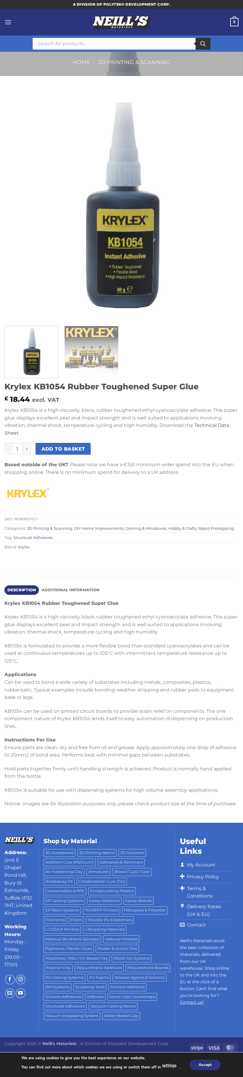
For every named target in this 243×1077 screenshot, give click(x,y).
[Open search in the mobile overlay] (121, 44)
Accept (205, 1064)
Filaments (55, 920)
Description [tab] (21, 590)
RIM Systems (57, 987)
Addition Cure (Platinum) (69, 862)
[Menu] (8, 22)
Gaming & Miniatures (146, 528)
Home (81, 62)
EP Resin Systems (62, 910)
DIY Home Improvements (99, 528)
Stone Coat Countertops (132, 997)
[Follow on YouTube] (20, 993)
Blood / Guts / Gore (132, 871)
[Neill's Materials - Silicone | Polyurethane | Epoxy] (121, 22)
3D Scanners (132, 853)
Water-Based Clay (121, 1015)
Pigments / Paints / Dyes (68, 948)
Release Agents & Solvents (139, 977)
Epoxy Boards (138, 900)
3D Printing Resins (97, 853)
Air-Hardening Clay (64, 871)
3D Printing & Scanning (134, 62)
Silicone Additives (127, 987)
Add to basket (63, 449)
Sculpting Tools (90, 987)
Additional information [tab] (71, 590)
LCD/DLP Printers (62, 929)
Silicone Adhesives (63, 997)
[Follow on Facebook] (10, 979)
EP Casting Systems (64, 900)
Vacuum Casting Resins (113, 1006)
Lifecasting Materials (105, 929)
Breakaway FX (59, 881)
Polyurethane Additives (99, 968)
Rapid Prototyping (216, 528)
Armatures (98, 871)
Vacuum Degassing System (71, 1015)
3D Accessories (59, 853)
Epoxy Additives (104, 900)
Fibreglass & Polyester (145, 910)
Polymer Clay (58, 968)
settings (169, 1065)
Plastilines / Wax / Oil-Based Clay (76, 958)
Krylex (24, 547)
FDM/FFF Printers (101, 910)
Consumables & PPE (64, 891)
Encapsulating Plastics (112, 891)
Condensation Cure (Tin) (102, 881)
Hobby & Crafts (182, 528)
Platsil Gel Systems (131, 958)
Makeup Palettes (121, 939)
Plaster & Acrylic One (117, 948)
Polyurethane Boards (147, 968)
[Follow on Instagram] (20, 979)
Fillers (76, 920)
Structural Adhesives (33, 537)
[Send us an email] (10, 993)
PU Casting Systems (64, 977)
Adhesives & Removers (121, 862)
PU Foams (99, 977)
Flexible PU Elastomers (110, 920)
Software (95, 997)
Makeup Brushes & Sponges (72, 939)
